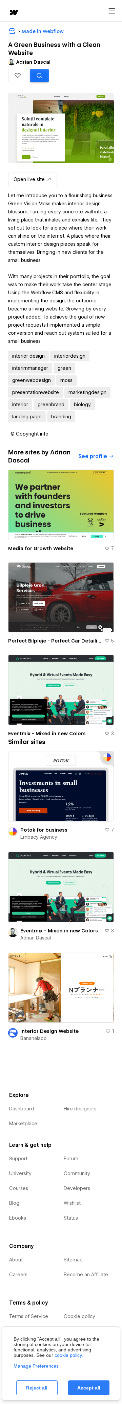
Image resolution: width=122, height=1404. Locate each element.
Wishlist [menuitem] (72, 1203)
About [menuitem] (16, 1259)
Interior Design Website (49, 1031)
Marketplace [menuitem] (23, 1123)
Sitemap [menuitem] (73, 1259)
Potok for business (43, 830)
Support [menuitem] (18, 1158)
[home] (13, 13)
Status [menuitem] (71, 1218)
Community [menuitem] (77, 1173)
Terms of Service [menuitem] (28, 1316)
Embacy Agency (38, 837)
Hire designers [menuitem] (80, 1108)
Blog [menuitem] (14, 1203)
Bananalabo (33, 1038)
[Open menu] (111, 11)
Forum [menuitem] (71, 1158)
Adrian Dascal (35, 937)
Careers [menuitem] (18, 1274)
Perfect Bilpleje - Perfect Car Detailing (55, 641)
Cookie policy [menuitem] (79, 1316)
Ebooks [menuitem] (17, 1218)
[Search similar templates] (39, 75)
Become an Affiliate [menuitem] (86, 1274)
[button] (17, 75)
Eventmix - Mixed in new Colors (47, 733)
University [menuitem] (20, 1173)
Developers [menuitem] (77, 1188)
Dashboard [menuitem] (21, 1108)
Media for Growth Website (40, 548)
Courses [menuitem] (18, 1188)
